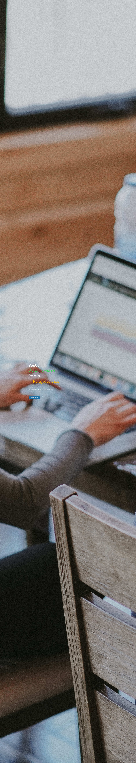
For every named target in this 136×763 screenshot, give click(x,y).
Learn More (47, 397)
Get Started (34, 397)
